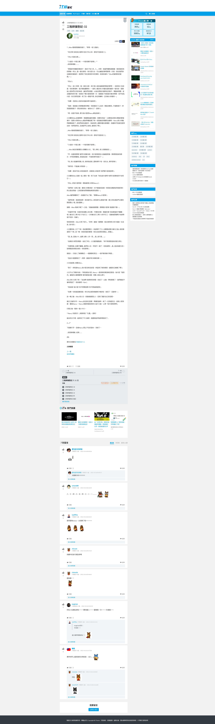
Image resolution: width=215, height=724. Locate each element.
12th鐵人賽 (143, 143)
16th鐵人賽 (143, 136)
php (140, 156)
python (150, 150)
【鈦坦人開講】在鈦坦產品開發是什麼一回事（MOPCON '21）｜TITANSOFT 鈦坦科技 (146, 44)
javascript (134, 150)
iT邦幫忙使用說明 (142, 720)
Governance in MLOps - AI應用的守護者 (146, 85)
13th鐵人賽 (135, 140)
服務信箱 (116, 720)
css (143, 160)
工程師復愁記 (71, 23)
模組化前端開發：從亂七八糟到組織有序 (146, 52)
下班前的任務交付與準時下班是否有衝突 (143, 218)
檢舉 (123, 366)
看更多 (152, 39)
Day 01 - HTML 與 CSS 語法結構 (141, 207)
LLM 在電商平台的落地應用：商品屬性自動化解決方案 (146, 94)
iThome (97, 720)
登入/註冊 (152, 13)
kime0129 (75, 685)
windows (134, 156)
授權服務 (110, 720)
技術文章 (62, 13)
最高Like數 (124, 443)
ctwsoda (75, 572)
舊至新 (112, 443)
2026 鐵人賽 (95, 13)
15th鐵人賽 (135, 136)
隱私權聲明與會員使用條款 (128, 720)
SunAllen (76, 34)
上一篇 (69, 351)
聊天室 (88, 13)
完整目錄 (66, 401)
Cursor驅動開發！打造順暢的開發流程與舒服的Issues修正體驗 (146, 103)
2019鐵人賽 (149, 146)
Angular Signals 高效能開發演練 (146, 67)
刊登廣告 (103, 720)
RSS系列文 (106, 383)
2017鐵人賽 (135, 153)
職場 (77, 30)
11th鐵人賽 (135, 146)
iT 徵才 (83, 13)
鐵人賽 (82, 30)
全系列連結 (70, 354)
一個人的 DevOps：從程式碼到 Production (146, 123)
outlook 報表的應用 (138, 174)
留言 (71, 366)
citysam (74, 549)
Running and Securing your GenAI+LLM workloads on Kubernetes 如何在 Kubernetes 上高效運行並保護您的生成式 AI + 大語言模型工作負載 (147, 77)
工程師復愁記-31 (70, 390)
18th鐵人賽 (144, 153)
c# (144, 156)
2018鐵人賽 (142, 150)
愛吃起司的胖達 (77, 449)
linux (148, 156)
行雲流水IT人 (80, 342)
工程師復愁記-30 (70, 387)
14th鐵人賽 (143, 140)
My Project (76, 13)
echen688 (75, 486)
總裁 (73, 648)
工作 (73, 30)
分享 (68, 30)
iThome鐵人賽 (143, 21)
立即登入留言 (94, 709)
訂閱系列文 (115, 383)
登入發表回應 (71, 479)
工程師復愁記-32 (70, 393)
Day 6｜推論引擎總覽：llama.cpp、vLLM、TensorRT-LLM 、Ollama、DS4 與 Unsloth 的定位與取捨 (143, 210)
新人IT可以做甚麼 (137, 172)
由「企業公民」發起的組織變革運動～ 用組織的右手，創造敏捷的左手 (101, 424)
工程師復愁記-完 (70, 396)
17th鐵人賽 (135, 143)
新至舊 (118, 443)
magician (75, 604)
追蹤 (78, 366)
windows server (136, 160)
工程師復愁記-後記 (70, 399)
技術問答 (69, 13)
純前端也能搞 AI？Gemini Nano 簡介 (147, 113)
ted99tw (75, 515)
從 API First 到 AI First (146, 59)
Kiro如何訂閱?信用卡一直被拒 (140, 180)
